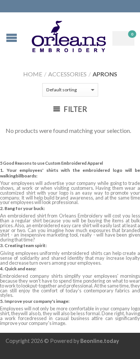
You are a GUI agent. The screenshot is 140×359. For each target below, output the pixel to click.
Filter (74, 108)
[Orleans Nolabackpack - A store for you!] (71, 34)
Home (32, 73)
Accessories (67, 73)
